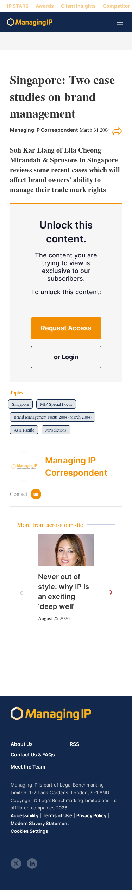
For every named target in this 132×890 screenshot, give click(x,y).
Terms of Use (57, 815)
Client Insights (78, 6)
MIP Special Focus (56, 404)
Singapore (20, 404)
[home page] (29, 22)
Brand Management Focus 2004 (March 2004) (53, 417)
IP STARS (18, 6)
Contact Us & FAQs (33, 754)
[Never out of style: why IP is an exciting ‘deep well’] (66, 550)
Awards (45, 6)
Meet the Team (28, 766)
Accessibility (24, 815)
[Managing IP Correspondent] (27, 466)
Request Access (66, 328)
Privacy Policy (91, 815)
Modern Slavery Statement (40, 823)
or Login (66, 357)
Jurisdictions (56, 430)
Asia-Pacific (24, 430)
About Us (22, 744)
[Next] (110, 593)
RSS (74, 744)
